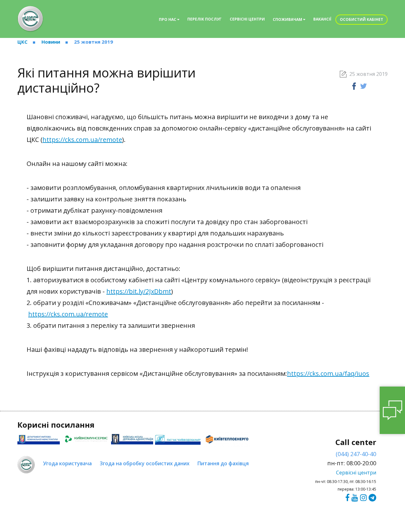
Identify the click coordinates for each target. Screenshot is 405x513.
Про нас (168, 19)
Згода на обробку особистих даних (145, 463)
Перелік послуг (204, 19)
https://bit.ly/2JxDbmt (138, 291)
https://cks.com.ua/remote (82, 139)
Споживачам (288, 19)
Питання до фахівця (223, 463)
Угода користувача (67, 463)
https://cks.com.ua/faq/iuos (328, 373)
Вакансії (322, 19)
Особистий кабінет (361, 19)
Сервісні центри (247, 19)
